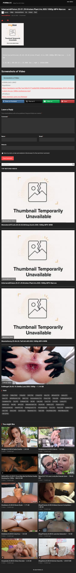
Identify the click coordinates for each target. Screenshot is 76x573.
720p (5, 395)
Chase (47, 398)
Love (47, 401)
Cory (15, 401)
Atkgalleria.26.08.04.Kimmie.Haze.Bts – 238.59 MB (54, 561)
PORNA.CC (7, 3)
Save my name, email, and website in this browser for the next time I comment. (27, 153)
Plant (35, 12)
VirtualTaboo (51, 410)
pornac (6, 12)
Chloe (55, 398)
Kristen (30, 12)
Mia (13, 404)
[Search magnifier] (73, 164)
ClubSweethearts (66, 398)
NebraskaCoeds (31, 404)
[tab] (37, 78)
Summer (21, 410)
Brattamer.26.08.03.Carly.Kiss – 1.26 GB (14, 534)
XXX (5, 413)
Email (41, 136)
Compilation (6, 401)
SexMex (68, 407)
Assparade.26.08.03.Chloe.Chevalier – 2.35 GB (16, 561)
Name (3, 136)
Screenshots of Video (11, 78)
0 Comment (22, 15)
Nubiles (50, 404)
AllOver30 (55, 395)
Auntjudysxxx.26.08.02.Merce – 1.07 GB (51, 449)
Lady (39, 401)
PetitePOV (19, 407)
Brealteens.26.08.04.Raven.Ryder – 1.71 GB (15, 505)
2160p (39, 395)
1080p (11, 12)
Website (3, 144)
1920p (22, 395)
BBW (25, 398)
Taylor (41, 410)
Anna (4, 398)
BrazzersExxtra (36, 398)
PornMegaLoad (30, 407)
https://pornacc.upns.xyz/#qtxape (14, 97)
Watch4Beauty (63, 410)
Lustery (63, 401)
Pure (52, 407)
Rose (60, 407)
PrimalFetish (42, 407)
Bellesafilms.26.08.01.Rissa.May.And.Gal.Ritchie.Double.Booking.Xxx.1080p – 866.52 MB (19, 477)
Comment (5, 116)
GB (32, 401)
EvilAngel (24, 401)
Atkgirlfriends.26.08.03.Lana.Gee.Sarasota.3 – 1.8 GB (55, 534)
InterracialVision (19, 12)
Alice (46, 395)
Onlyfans (60, 404)
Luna (55, 401)
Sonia (13, 410)
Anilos (64, 395)
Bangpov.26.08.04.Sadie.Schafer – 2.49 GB (15, 449)
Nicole (41, 404)
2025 (30, 395)
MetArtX (5, 404)
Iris (26, 12)
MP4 (20, 404)
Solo (5, 410)
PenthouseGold (7, 407)
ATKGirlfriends (15, 398)
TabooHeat (32, 410)
